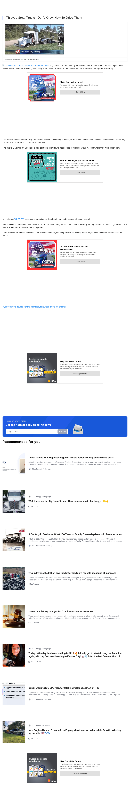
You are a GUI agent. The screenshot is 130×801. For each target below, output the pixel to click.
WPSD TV (19, 219)
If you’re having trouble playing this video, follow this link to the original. (35, 307)
